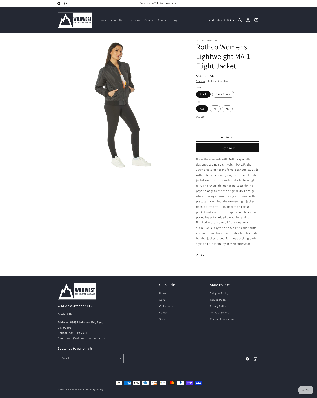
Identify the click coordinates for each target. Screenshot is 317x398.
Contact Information (222, 319)
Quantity (200, 116)
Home (162, 293)
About (163, 299)
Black (203, 94)
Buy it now (228, 148)
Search (163, 319)
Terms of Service (219, 312)
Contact (164, 312)
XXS (202, 108)
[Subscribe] (119, 358)
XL (227, 108)
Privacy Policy (218, 306)
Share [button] (203, 255)
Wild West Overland (74, 389)
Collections (166, 306)
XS (215, 108)
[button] (240, 20)
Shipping (200, 81)
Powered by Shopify (93, 389)
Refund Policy (218, 299)
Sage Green (223, 94)
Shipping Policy (219, 293)
